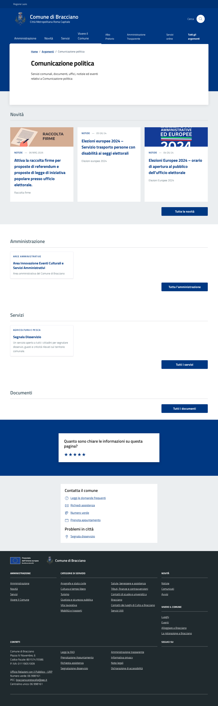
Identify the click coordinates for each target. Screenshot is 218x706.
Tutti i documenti (184, 408)
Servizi (65, 38)
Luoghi (165, 617)
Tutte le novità (184, 211)
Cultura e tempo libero (73, 589)
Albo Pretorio (109, 37)
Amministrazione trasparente (127, 652)
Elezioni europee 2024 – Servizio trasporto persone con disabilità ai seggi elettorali (108, 147)
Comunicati (167, 589)
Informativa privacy (122, 657)
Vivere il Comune (83, 36)
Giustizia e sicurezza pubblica (77, 600)
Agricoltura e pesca (27, 330)
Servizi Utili (117, 610)
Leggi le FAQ (68, 652)
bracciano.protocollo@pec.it (31, 680)
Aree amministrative (27, 256)
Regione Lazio (20, 4)
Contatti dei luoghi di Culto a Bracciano (133, 605)
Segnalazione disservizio (74, 668)
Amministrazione (25, 38)
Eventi (165, 622)
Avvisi (164, 594)
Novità (48, 38)
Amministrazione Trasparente (136, 37)
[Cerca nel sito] (201, 19)
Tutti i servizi (184, 364)
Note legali (117, 663)
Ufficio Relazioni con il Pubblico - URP (31, 672)
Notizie (18, 152)
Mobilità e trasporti (71, 610)
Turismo (65, 594)
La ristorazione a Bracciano (176, 633)
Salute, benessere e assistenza (128, 583)
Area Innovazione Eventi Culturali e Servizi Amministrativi (38, 265)
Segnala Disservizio (27, 337)
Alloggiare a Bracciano (173, 628)
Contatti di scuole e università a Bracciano (129, 597)
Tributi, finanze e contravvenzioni (129, 589)
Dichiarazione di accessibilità (127, 668)
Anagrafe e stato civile (73, 583)
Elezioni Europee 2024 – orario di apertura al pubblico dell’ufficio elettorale (175, 166)
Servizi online (169, 37)
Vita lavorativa (69, 605)
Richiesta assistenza (72, 663)
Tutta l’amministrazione (185, 287)
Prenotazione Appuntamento (77, 657)
